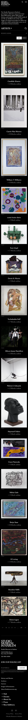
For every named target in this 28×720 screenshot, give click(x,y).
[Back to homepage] (5, 3)
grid (24, 38)
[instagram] (12, 710)
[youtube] (16, 710)
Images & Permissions (7, 686)
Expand (3, 78)
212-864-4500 (5, 656)
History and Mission (7, 678)
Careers (3, 684)
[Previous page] (3, 628)
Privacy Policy (9, 713)
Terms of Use (18, 713)
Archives (3, 681)
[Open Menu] (26, 2)
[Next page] (25, 628)
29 (21, 627)
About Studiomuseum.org (9, 689)
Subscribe (22, 668)
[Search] (22, 2)
